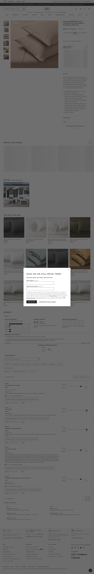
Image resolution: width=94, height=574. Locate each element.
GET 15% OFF (31, 301)
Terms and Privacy (53, 295)
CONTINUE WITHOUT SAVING (47, 301)
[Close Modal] (68, 269)
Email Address (32, 280)
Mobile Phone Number (34, 286)
